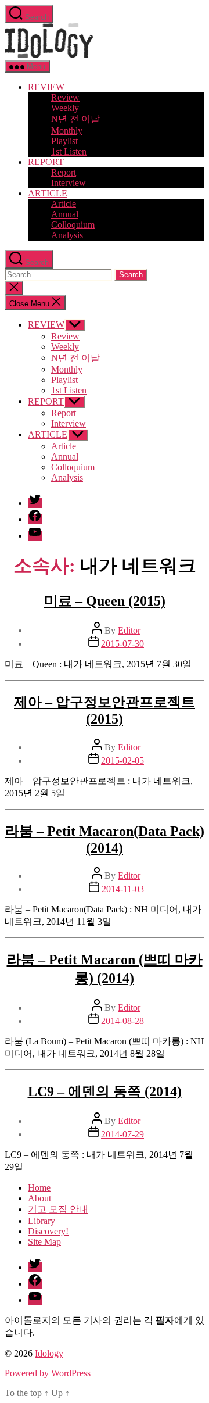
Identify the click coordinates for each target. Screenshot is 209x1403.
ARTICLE (47, 193)
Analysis (67, 235)
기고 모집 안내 (58, 1209)
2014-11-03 (123, 889)
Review (65, 97)
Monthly (66, 130)
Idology (49, 1353)
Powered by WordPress (48, 1373)
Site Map (44, 1242)
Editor (129, 630)
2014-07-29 (122, 1134)
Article (63, 204)
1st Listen (69, 151)
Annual (64, 214)
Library (41, 1221)
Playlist (64, 141)
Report (63, 172)
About (39, 1198)
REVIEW (46, 87)
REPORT (46, 162)
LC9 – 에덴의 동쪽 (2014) (105, 1091)
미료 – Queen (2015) (104, 601)
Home (39, 1188)
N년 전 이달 (75, 119)
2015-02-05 (122, 760)
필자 (165, 1320)
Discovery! (48, 1231)
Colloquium (73, 225)
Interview (68, 183)
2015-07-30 (122, 644)
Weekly (65, 108)
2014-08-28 (122, 1021)
